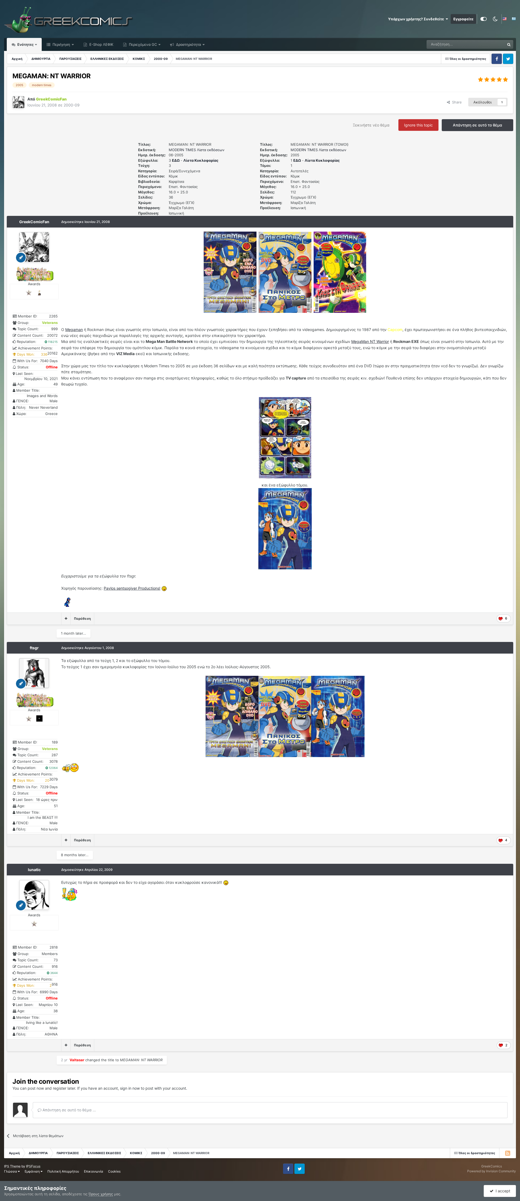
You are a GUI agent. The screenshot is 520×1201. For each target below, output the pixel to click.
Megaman (74, 329)
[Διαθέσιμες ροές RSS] (507, 1153)
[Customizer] (483, 19)
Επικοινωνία (93, 1171)
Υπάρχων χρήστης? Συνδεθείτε (417, 19)
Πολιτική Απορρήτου (63, 1171)
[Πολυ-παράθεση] (65, 619)
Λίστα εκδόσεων (211, 150)
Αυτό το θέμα (487, 44)
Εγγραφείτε (463, 19)
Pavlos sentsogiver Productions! (132, 588)
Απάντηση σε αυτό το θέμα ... (68, 1110)
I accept (501, 1191)
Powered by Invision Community (491, 1171)
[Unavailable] (285, 437)
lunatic (34, 869)
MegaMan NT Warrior (370, 341)
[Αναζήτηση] (509, 44)
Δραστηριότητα (188, 44)
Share (456, 102)
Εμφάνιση (33, 1171)
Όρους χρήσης (101, 1194)
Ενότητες (25, 44)
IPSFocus (33, 1166)
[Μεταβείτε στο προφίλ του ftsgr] (34, 673)
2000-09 (72, 105)
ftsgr (34, 647)
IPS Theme (12, 1166)
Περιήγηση (60, 44)
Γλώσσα (11, 1171)
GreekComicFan (34, 221)
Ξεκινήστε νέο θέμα (371, 125)
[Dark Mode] (495, 19)
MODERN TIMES (182, 150)
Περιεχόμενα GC (142, 44)
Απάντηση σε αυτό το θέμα (477, 125)
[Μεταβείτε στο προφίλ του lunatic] (34, 895)
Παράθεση (82, 618)
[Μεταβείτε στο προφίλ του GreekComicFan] (18, 102)
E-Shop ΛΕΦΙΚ (100, 44)
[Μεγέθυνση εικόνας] (230, 272)
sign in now (130, 1088)
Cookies (114, 1171)
